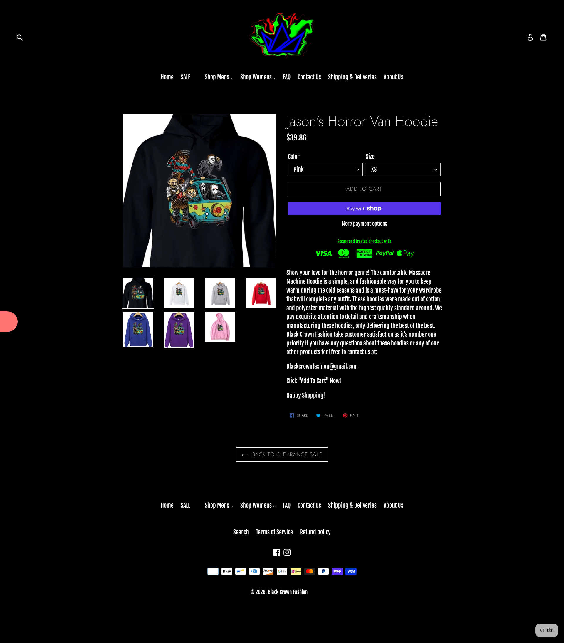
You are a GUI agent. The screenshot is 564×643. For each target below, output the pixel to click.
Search (241, 532)
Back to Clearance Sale (286, 454)
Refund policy (315, 532)
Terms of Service (274, 532)
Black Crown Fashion (288, 592)
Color (294, 156)
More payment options (364, 223)
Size (370, 156)
